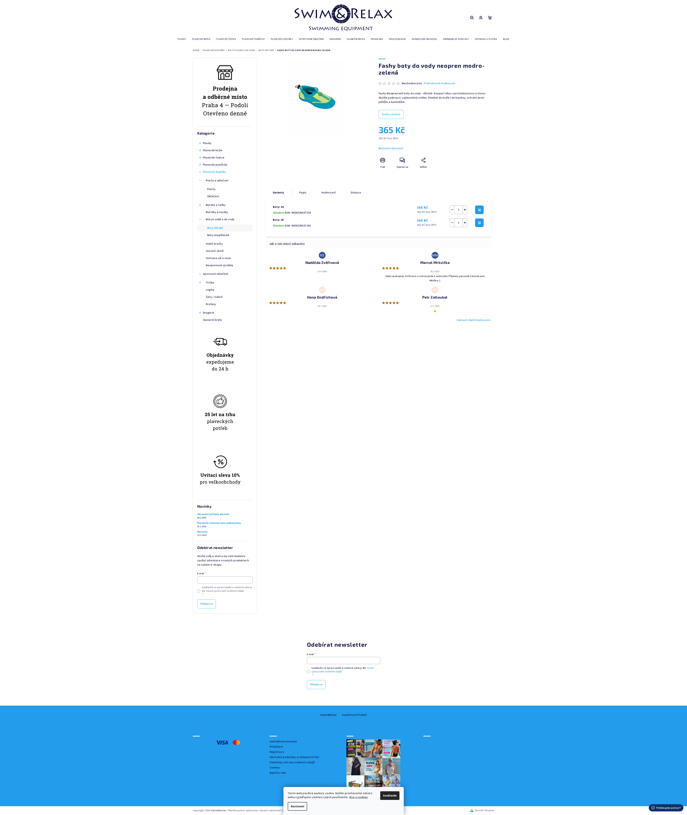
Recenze (202, 531)
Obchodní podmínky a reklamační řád (294, 757)
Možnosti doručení (391, 148)
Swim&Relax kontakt (283, 742)
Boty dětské (215, 228)
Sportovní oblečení (215, 274)
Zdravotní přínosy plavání (213, 514)
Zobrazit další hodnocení (473, 320)
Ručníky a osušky (217, 212)
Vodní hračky (214, 244)
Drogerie (208, 313)
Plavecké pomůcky (215, 165)
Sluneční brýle (212, 320)
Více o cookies (358, 797)
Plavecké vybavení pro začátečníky (219, 522)
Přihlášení (276, 747)
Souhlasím (390, 796)
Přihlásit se (206, 604)
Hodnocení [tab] (328, 193)
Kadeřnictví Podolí (354, 715)
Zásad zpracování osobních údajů (225, 591)
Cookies (275, 768)
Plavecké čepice (214, 158)
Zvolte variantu (391, 114)
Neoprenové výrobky (219, 265)
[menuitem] (182, 39)
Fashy (382, 59)
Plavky (207, 143)
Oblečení (213, 196)
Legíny (210, 290)
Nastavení (297, 806)
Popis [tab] (302, 193)
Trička (210, 283)
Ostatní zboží (215, 251)
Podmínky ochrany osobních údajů (292, 762)
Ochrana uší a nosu (218, 258)
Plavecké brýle (213, 150)
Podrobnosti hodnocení (439, 83)
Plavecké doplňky (214, 172)
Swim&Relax (328, 715)
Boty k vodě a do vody (220, 219)
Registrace (277, 752)
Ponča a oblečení (217, 181)
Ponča (211, 189)
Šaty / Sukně (214, 297)
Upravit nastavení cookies (275, 810)
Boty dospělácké (218, 235)
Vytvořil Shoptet (484, 810)
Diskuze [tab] (356, 193)
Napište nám (278, 773)
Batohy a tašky (216, 205)
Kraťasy (211, 304)
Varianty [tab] (278, 193)
